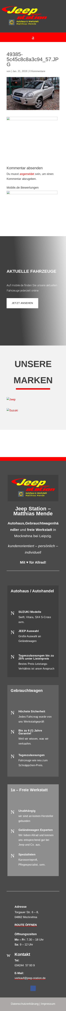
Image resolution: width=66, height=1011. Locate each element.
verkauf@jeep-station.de (30, 978)
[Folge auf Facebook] (33, 988)
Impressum (48, 1003)
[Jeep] (33, 399)
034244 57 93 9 (25, 965)
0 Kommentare (37, 71)
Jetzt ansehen (22, 303)
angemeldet (27, 174)
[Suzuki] (33, 410)
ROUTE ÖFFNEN (26, 925)
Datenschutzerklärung (25, 1003)
